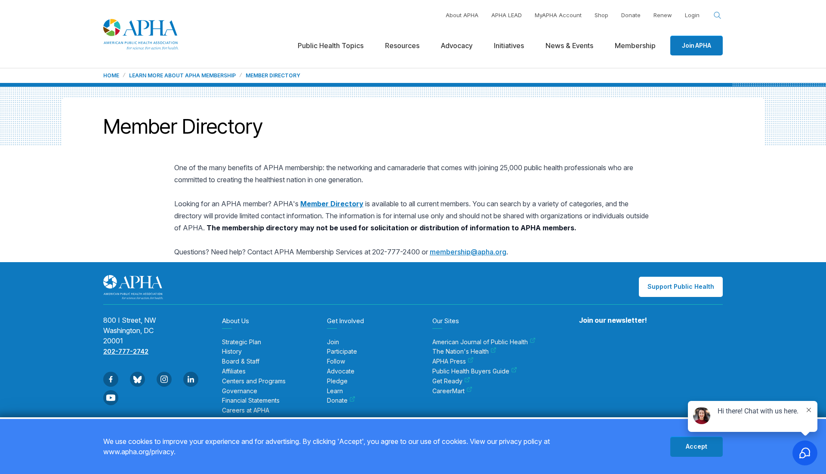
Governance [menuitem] (239, 391)
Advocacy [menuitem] (456, 45)
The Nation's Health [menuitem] (460, 351)
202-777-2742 (125, 351)
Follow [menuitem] (336, 361)
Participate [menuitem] (342, 351)
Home (111, 76)
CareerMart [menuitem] (448, 391)
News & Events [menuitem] (569, 45)
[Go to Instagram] (164, 379)
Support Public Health (680, 286)
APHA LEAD (506, 15)
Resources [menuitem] (402, 45)
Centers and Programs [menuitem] (254, 381)
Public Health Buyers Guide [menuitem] (470, 371)
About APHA (462, 15)
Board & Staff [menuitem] (240, 361)
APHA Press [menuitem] (449, 361)
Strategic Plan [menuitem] (241, 342)
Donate (631, 15)
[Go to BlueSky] (137, 379)
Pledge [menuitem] (337, 381)
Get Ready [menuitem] (447, 381)
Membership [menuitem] (635, 45)
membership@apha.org (468, 252)
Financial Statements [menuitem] (251, 400)
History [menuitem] (232, 351)
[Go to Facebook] (110, 379)
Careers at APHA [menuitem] (245, 410)
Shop (601, 15)
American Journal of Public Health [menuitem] (480, 342)
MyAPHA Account (558, 15)
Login (692, 15)
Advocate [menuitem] (340, 371)
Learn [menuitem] (335, 391)
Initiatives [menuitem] (509, 45)
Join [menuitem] (333, 342)
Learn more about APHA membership (182, 76)
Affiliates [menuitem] (234, 371)
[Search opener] (717, 15)
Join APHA (696, 45)
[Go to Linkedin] (190, 379)
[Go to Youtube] (110, 397)
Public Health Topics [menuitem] (331, 45)
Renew (662, 15)
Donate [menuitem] (337, 400)
